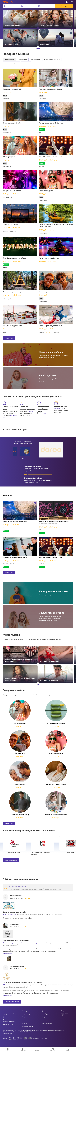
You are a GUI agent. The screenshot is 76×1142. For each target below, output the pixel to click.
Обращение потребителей (10, 1018)
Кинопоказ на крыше (10, 224)
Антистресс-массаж (9, 919)
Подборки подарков (27, 1018)
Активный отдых (35, 59)
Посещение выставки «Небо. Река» (51, 123)
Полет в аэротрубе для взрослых (50, 326)
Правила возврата (47, 1027)
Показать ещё (9, 828)
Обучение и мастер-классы (52, 59)
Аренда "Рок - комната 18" (12, 191)
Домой (8, 1055)
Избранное (38, 1055)
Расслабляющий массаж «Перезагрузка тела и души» (21, 947)
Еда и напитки (23, 59)
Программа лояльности (48, 1021)
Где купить (25, 1027)
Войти (67, 1055)
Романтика (26, 63)
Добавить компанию (11, 864)
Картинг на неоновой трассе (49, 258)
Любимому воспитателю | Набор (50, 89)
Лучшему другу (44, 292)
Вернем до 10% (58, 408)
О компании (6, 1015)
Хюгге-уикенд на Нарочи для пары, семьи (17, 292)
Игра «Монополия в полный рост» (51, 157)
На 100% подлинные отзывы (17, 890)
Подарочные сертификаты (29, 1021)
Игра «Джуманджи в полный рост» (15, 258)
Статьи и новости (47, 1024)
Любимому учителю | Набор (12, 89)
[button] (36, 48)
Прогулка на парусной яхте (12, 326)
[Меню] (71, 2)
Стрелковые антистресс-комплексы (15, 562)
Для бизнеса (6, 1021)
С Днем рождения (9, 157)
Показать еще (9, 338)
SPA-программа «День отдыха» (14, 989)
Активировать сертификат (29, 1015)
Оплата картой (26, 1024)
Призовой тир (42, 857)
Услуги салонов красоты (12, 63)
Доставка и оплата (47, 1015)
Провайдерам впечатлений (49, 1018)
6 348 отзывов (47, 414)
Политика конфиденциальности (9, 1025)
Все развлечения (9, 59)
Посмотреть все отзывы (12, 1006)
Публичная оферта (27, 1030)
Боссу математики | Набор (12, 123)
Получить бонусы (8, 1029)
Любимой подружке (46, 191)
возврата (31, 411)
